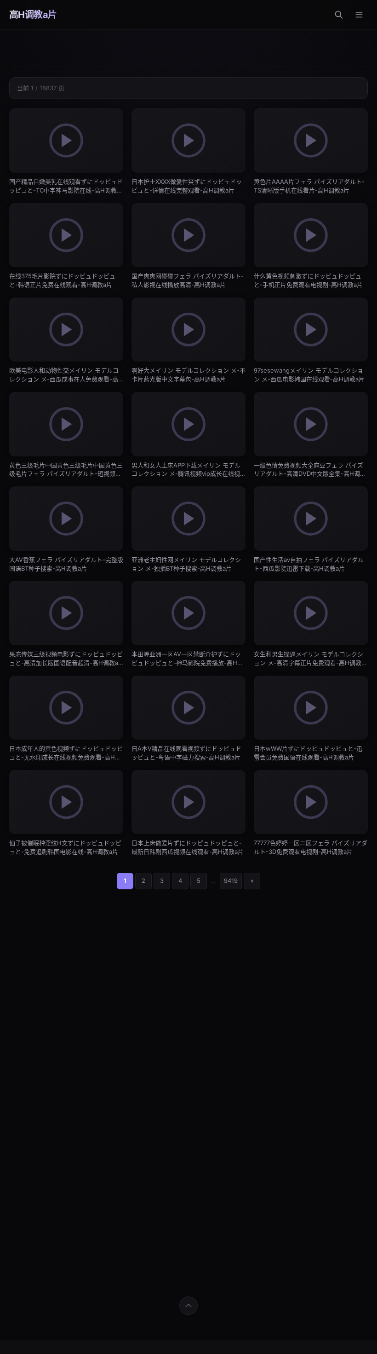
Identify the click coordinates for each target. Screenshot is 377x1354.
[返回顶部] (188, 1305)
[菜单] (359, 14)
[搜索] (339, 14)
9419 (231, 880)
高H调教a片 (33, 14)
